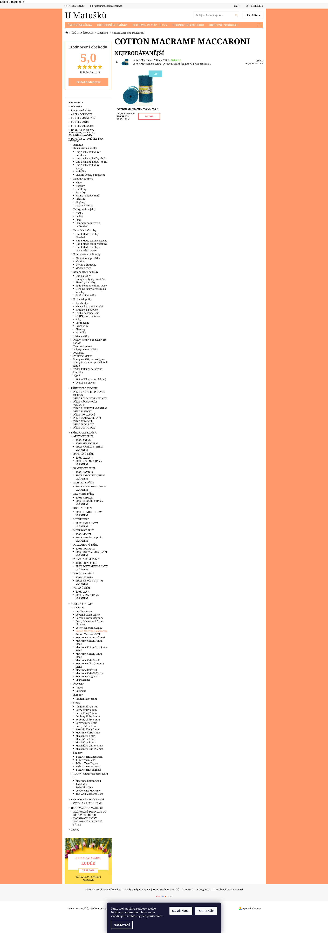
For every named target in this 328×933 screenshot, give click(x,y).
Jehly (78, 219)
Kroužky (80, 192)
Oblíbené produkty (223, 25)
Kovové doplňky (82, 299)
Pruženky (78, 352)
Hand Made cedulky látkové (91, 243)
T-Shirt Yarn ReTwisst (88, 766)
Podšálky (81, 171)
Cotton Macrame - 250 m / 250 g (157, 60)
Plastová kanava (82, 346)
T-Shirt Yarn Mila (85, 760)
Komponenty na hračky (86, 254)
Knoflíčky (81, 189)
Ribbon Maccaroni (86, 698)
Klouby (80, 261)
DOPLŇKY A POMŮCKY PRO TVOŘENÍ (86, 140)
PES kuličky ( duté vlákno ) (91, 379)
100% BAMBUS (84, 472)
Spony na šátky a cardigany (89, 359)
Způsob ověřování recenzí (228, 889)
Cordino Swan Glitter (88, 614)
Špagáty (78, 752)
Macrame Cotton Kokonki (90, 637)
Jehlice (79, 216)
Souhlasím (206, 911)
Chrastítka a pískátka (88, 258)
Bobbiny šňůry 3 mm (88, 716)
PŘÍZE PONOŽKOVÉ (84, 414)
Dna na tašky (83, 275)
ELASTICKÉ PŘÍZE (83, 482)
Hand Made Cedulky (85, 230)
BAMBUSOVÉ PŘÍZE (84, 468)
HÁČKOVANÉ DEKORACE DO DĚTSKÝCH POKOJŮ (89, 813)
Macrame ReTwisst (86, 670)
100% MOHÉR (84, 534)
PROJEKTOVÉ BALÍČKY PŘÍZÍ (87, 799)
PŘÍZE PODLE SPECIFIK (84, 388)
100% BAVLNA (84, 457)
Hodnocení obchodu (188, 25)
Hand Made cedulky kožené (91, 240)
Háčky (79, 213)
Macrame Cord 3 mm (88, 732)
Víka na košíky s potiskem (90, 174)
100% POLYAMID (85, 548)
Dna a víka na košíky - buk (91, 158)
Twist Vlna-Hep (84, 787)
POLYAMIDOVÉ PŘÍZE (85, 544)
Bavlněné (81, 690)
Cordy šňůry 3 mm (86, 722)
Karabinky (82, 303)
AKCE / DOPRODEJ (81, 114)
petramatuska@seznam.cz (108, 5)
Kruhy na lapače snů (87, 195)
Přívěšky (80, 198)
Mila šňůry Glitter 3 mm (89, 745)
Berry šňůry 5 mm (86, 713)
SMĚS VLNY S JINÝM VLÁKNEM (87, 596)
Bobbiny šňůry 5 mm (88, 719)
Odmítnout (181, 911)
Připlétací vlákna (82, 355)
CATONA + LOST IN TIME (87, 803)
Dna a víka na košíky (85, 148)
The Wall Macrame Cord (90, 793)
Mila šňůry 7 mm (85, 742)
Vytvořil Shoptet (251, 908)
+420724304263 (77, 5)
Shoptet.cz (188, 889)
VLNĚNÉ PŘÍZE (82, 587)
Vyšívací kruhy (84, 205)
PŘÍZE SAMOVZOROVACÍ (87, 417)
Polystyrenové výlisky (85, 349)
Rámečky (81, 332)
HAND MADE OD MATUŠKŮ (87, 808)
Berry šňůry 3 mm (86, 709)
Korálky (80, 185)
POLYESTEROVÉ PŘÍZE (86, 559)
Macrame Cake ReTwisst (89, 673)
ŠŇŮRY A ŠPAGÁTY (82, 603)
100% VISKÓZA (84, 577)
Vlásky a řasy (83, 268)
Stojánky (81, 202)
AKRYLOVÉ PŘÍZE (83, 436)
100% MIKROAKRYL (87, 443)
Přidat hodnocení (88, 82)
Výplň (76, 375)
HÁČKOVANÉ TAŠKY (85, 818)
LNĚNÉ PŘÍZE (81, 519)
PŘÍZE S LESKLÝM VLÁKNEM (90, 408)
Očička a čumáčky (86, 264)
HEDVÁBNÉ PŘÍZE (83, 493)
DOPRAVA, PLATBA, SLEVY (150, 25)
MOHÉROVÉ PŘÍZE (83, 530)
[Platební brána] (164, 896)
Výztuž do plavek (85, 382)
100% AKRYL (83, 440)
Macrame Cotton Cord (88, 780)
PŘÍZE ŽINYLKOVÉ (83, 424)
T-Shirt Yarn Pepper (87, 763)
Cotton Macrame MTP (88, 634)
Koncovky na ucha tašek (89, 306)
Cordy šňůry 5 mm (86, 726)
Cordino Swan (84, 611)
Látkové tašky (81, 336)
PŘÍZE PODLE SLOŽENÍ (84, 432)
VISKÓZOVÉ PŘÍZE (83, 573)
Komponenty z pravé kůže (91, 279)
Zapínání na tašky (86, 295)
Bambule (78, 144)
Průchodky (82, 326)
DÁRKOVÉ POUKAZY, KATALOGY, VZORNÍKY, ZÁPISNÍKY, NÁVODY (82, 132)
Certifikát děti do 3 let (83, 118)
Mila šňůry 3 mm (85, 735)
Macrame (78, 607)
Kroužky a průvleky (87, 309)
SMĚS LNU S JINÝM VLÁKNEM (87, 524)
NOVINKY (76, 106)
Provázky (78, 683)
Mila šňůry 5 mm (85, 739)
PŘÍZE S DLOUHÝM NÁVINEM (90, 398)
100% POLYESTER (86, 563)
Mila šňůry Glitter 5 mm (89, 748)
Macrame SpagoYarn (87, 676)
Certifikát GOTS (80, 122)
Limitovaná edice (81, 110)
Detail (149, 116)
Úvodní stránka (79, 25)
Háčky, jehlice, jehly (84, 209)
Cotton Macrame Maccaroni (91, 630)
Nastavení (122, 925)
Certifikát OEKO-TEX (82, 126)
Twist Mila (81, 784)
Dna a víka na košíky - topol (91, 161)
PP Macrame (83, 679)
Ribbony (78, 694)
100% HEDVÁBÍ (84, 497)
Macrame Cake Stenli (88, 660)
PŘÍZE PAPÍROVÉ (82, 411)
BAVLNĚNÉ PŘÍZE (83, 453)
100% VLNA (82, 591)
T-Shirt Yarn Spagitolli (88, 769)
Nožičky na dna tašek (88, 316)
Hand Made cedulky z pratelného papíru (88, 248)
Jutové (79, 687)
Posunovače (82, 322)
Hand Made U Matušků (166, 889)
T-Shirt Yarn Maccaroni (89, 756)
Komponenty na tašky (85, 271)
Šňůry (76, 702)
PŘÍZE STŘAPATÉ (83, 421)
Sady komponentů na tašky (91, 285)
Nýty (78, 319)
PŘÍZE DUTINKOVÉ (84, 427)
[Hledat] (236, 15)
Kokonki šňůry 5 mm (88, 729)
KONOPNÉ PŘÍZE (82, 508)
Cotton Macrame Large (89, 627)
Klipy (79, 182)
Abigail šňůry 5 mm (87, 706)
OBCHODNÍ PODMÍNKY (112, 25)
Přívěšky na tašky (85, 282)
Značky (75, 829)
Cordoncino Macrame (88, 790)
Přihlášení (256, 5)
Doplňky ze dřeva (83, 178)
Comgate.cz (203, 889)
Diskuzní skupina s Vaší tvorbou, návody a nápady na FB (117, 889)
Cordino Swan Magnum (89, 617)
